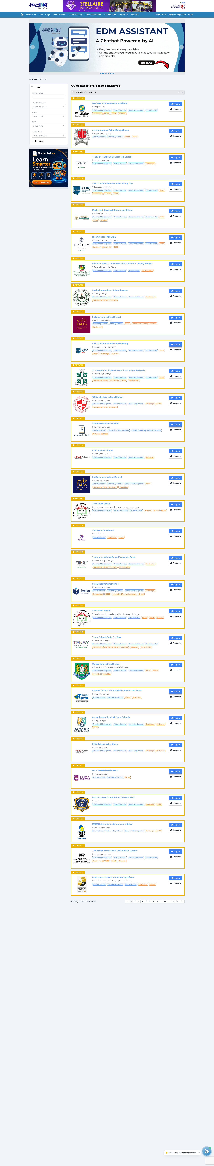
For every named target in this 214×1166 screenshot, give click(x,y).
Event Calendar (59, 15)
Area (34, 122)
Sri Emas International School (106, 317)
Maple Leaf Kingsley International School (112, 210)
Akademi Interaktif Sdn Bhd (105, 424)
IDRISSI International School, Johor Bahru (112, 824)
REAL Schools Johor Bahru (105, 744)
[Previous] (32, 47)
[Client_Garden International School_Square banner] (48, 168)
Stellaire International (103, 530)
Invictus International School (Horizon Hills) (113, 797)
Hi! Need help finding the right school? (181, 1153)
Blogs (47, 15)
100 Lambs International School (107, 397)
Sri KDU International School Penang (110, 343)
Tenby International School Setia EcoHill (111, 157)
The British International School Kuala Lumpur (114, 851)
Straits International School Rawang (110, 290)
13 (173, 901)
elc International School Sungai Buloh (110, 130)
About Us (134, 15)
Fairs (41, 15)
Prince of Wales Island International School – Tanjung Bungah (122, 263)
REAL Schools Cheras (102, 450)
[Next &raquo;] (182, 901)
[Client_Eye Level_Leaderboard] (109, 6)
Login (190, 15)
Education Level (39, 103)
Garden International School (106, 664)
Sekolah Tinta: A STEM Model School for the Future (117, 690)
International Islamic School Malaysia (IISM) (113, 877)
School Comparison (177, 15)
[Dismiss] (199, 1152)
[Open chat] (206, 1151)
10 (165, 901)
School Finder (160, 15)
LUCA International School (105, 771)
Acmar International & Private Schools (111, 717)
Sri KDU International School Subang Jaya (112, 183)
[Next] (181, 47)
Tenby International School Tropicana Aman (113, 557)
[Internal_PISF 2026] (107, 47)
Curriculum (37, 131)
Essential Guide (75, 15)
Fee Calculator (109, 15)
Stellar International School (105, 584)
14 (177, 901)
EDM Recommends (93, 15)
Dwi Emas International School (107, 477)
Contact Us (123, 15)
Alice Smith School (101, 504)
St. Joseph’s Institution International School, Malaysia (118, 370)
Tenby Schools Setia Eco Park (106, 637)
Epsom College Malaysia (104, 237)
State (34, 112)
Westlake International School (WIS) (109, 103)
